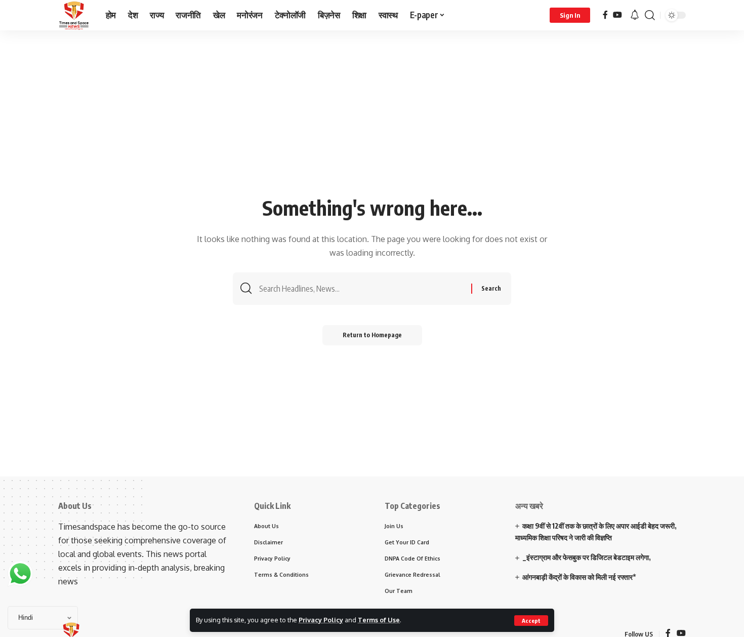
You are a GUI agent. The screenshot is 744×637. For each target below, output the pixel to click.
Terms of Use (379, 620)
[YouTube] (617, 15)
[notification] (635, 15)
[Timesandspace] (74, 15)
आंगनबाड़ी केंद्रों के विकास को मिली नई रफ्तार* (579, 577)
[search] (650, 15)
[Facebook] (605, 15)
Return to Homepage (372, 335)
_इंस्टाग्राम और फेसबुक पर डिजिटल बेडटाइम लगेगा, (586, 557)
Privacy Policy (321, 620)
